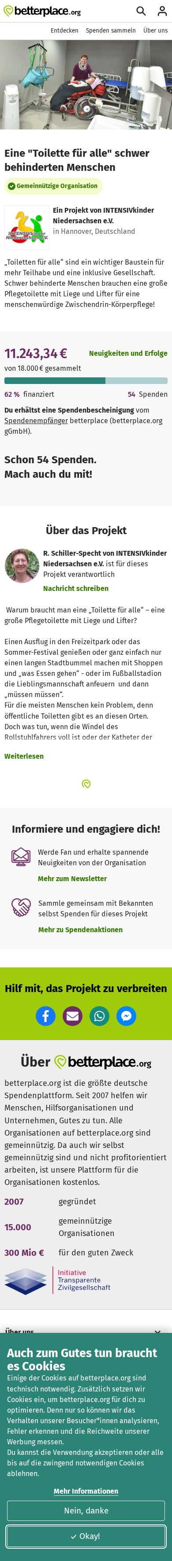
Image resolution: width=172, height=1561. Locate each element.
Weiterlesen (24, 756)
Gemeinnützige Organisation (57, 186)
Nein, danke (86, 1511)
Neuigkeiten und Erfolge (128, 353)
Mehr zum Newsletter (72, 879)
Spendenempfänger (36, 421)
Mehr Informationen (86, 1491)
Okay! (89, 1536)
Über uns (155, 30)
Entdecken (65, 30)
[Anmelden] (162, 11)
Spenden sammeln (111, 30)
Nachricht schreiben (75, 588)
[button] (46, 1016)
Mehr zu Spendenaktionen (80, 930)
